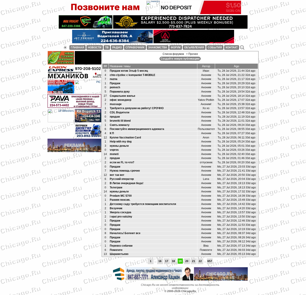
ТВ (107, 47)
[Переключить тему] (65, 47)
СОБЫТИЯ (215, 47)
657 (209, 261)
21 (193, 261)
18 (173, 261)
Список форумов (173, 54)
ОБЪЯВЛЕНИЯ (194, 47)
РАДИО (117, 47)
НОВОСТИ (94, 47)
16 (160, 261)
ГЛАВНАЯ (77, 47)
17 (166, 261)
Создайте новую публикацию (180, 58)
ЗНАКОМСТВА (157, 47)
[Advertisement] (74, 160)
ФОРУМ (176, 47)
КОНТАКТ (232, 47)
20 (186, 261)
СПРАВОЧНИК (134, 47)
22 (200, 261)
